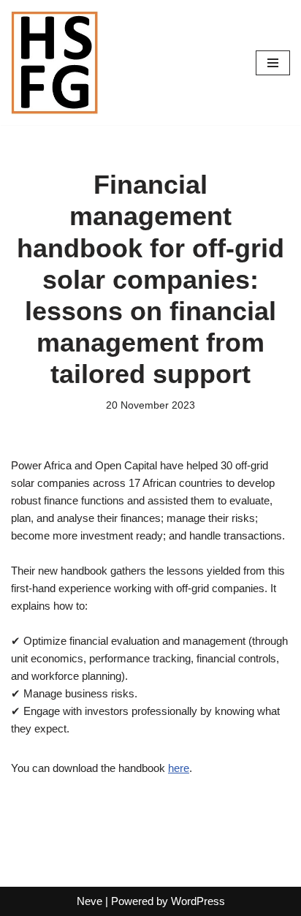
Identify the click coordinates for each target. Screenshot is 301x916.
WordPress (198, 901)
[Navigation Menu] (273, 62)
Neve (89, 901)
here (178, 768)
